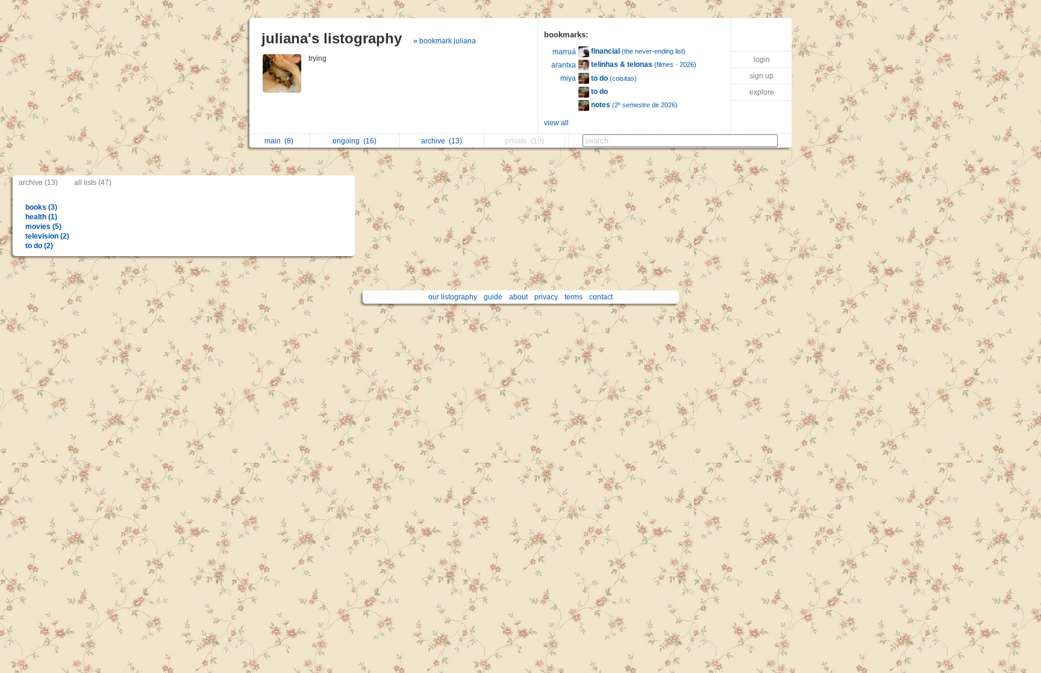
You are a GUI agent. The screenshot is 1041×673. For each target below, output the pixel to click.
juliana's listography (331, 38)
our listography (452, 297)
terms (573, 297)
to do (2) (39, 246)
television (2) (47, 236)
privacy (546, 297)
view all (556, 123)
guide (493, 297)
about (518, 297)
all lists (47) (92, 182)
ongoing (355, 141)
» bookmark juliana (444, 41)
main (278, 141)
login (762, 59)
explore (761, 92)
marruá (564, 52)
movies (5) (43, 226)
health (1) (41, 217)
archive (441, 141)
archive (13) (38, 182)
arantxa (563, 65)
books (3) (41, 207)
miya (568, 78)
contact (601, 297)
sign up (761, 76)
